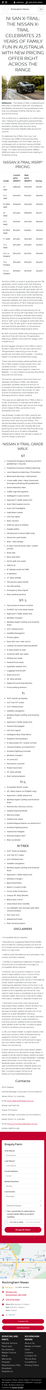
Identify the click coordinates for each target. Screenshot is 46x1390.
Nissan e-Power (33, 1346)
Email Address (11, 1171)
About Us (29, 1343)
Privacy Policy (32, 1365)
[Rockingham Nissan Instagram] (6, 2)
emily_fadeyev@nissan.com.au (20, 1101)
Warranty (6, 1359)
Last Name (10, 1161)
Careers (29, 1352)
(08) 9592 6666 (35, 2)
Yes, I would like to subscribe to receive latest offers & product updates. (21, 1214)
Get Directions (23, 1328)
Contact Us (23, 1321)
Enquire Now (23, 1229)
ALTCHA (37, 1222)
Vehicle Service (9, 1343)
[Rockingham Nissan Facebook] (3, 2)
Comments (10, 1192)
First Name (10, 1151)
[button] (41, 9)
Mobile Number (12, 1181)
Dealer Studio (17, 1388)
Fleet (27, 1349)
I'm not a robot (16, 1222)
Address (20, 2)
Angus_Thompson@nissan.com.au (22, 1124)
